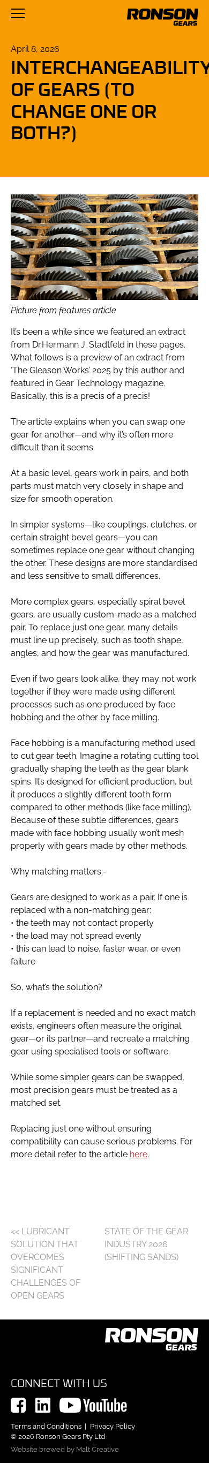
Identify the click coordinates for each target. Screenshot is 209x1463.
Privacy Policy (112, 1426)
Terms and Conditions (46, 1426)
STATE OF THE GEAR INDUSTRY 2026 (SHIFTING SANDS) (146, 1244)
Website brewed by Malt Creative (65, 1449)
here (138, 1154)
